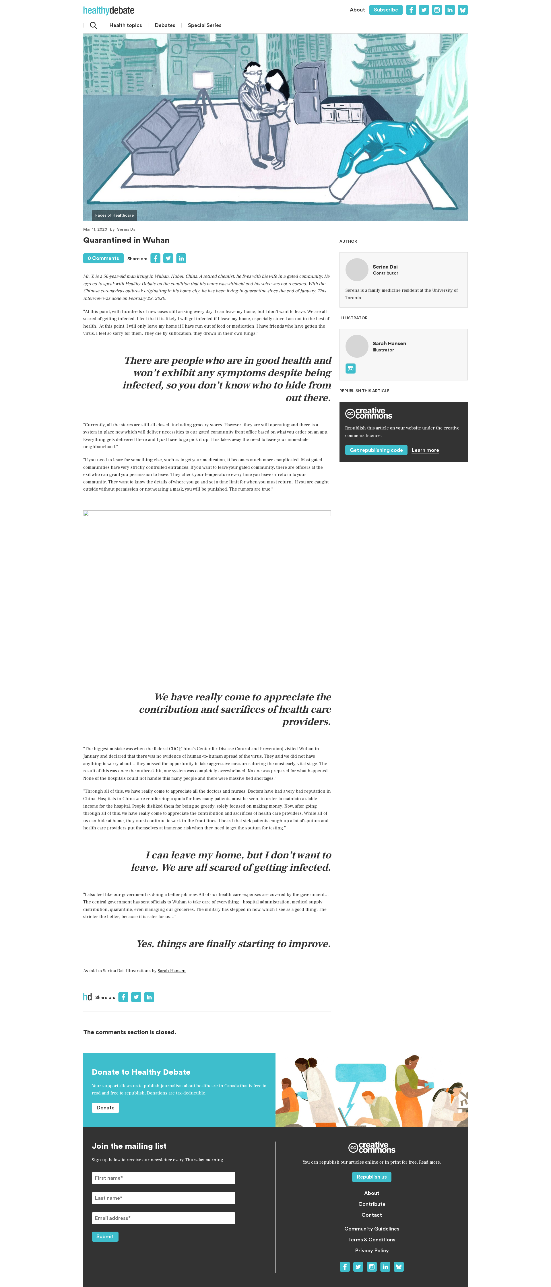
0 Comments (103, 258)
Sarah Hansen (172, 971)
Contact (372, 1215)
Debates (165, 25)
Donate (105, 1107)
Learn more (425, 450)
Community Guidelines (371, 1228)
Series (205, 25)
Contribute (371, 1204)
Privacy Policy (372, 1250)
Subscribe (386, 9)
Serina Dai (127, 230)
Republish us (372, 1176)
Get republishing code (376, 450)
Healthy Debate (108, 10)
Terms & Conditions (371, 1239)
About (357, 9)
